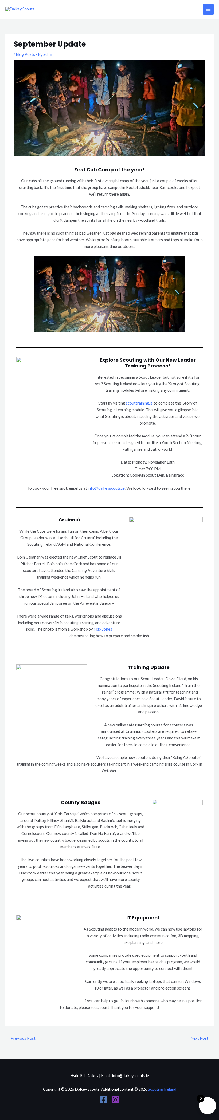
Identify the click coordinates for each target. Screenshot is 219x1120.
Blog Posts (25, 54)
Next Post (201, 1038)
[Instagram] (115, 1099)
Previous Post (21, 1038)
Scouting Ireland (162, 1089)
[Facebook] (103, 1099)
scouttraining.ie (139, 403)
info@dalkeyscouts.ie (106, 488)
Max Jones (102, 629)
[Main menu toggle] (208, 9)
